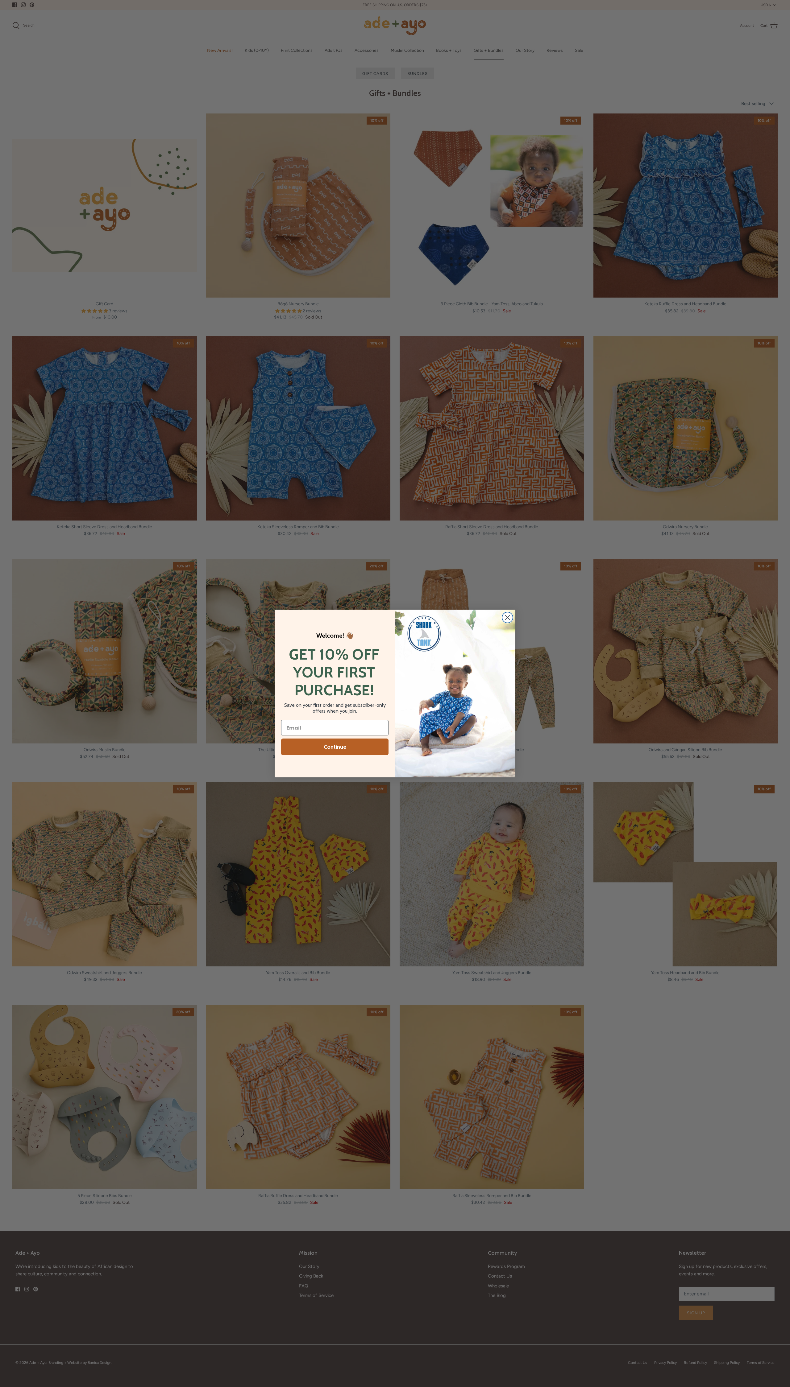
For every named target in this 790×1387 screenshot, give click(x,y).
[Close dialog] (507, 617)
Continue (335, 746)
